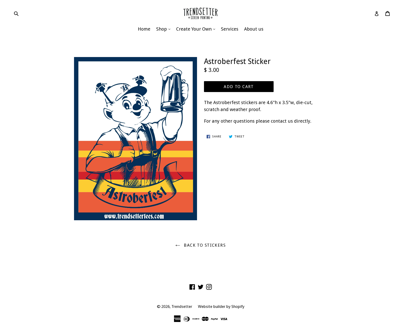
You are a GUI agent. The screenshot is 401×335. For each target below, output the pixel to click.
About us (253, 29)
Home (144, 29)
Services (229, 29)
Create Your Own (196, 29)
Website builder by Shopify (221, 306)
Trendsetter (181, 306)
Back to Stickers (204, 245)
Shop (164, 29)
